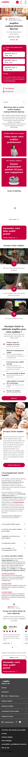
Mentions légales (7, 737)
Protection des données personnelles (14, 730)
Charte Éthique (7, 741)
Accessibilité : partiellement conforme (14, 744)
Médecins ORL (6, 683)
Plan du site (5, 748)
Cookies (4, 733)
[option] (12, 635)
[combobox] (14, 102)
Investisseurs (5, 692)
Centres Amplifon (5, 6)
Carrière (4, 688)
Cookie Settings (7, 751)
